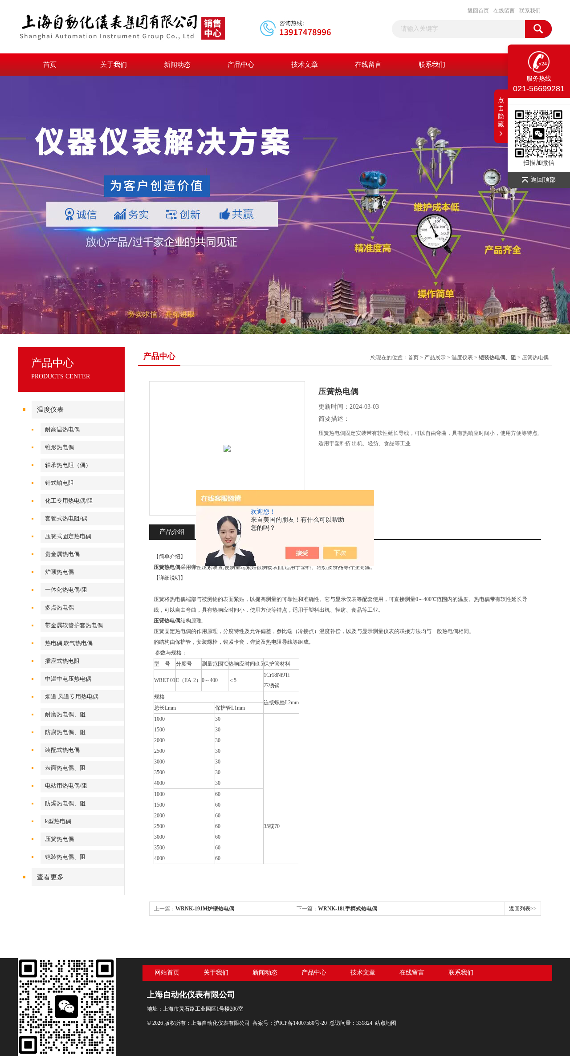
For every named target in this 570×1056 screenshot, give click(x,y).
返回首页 (478, 11)
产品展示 (435, 357)
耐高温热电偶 (62, 429)
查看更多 (50, 877)
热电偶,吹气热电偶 (69, 643)
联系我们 (530, 11)
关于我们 (113, 64)
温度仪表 (50, 409)
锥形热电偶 (59, 447)
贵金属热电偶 (62, 554)
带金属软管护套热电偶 (74, 625)
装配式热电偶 (62, 750)
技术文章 (304, 64)
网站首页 (167, 972)
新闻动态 (177, 64)
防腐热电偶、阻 (65, 732)
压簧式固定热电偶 (68, 536)
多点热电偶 (59, 607)
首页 (50, 64)
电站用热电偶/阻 (66, 785)
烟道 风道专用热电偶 (71, 696)
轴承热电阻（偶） (68, 465)
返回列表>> (523, 909)
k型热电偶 (58, 821)
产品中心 (241, 64)
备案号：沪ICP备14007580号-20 (289, 1023)
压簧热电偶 (59, 839)
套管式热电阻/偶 (66, 518)
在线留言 (504, 11)
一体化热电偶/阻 (66, 589)
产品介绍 (171, 531)
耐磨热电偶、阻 (65, 714)
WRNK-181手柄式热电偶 (347, 909)
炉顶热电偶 (59, 572)
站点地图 (385, 1023)
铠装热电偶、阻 (65, 856)
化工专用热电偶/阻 (69, 500)
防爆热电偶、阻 (65, 803)
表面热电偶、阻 (65, 767)
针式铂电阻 (59, 482)
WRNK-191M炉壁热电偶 (204, 909)
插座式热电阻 (62, 661)
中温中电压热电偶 (68, 678)
